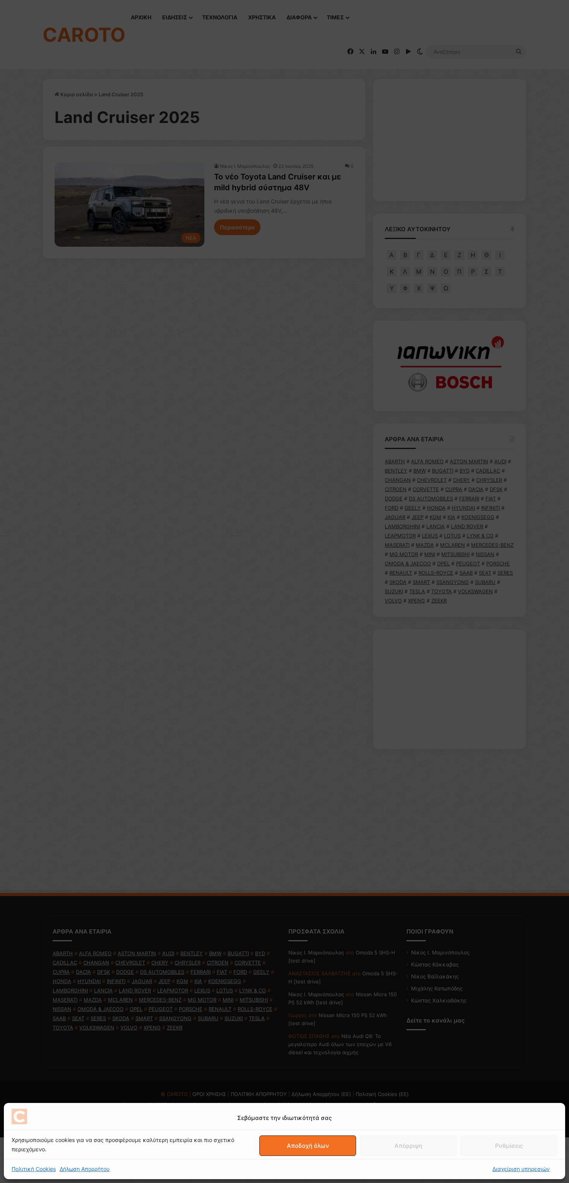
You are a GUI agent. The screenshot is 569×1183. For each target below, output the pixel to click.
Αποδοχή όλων (308, 1145)
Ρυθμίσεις (509, 1145)
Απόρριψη (408, 1145)
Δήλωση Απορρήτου (85, 1169)
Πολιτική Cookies (34, 1169)
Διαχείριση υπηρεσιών (521, 1169)
